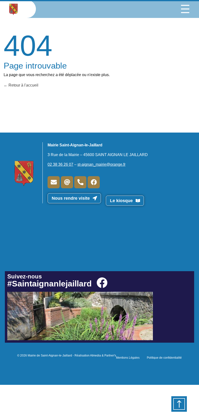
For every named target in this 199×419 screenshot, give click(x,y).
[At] (67, 182)
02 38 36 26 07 (60, 164)
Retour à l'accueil (23, 85)
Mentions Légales (128, 357)
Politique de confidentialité (164, 357)
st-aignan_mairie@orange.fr (101, 164)
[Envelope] (54, 182)
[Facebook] (94, 182)
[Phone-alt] (80, 182)
